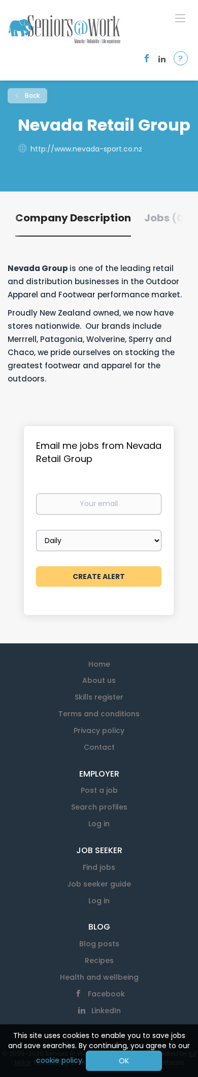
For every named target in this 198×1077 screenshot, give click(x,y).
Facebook (106, 994)
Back (31, 95)
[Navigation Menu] (180, 17)
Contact (99, 747)
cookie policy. (60, 1060)
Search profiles (99, 807)
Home (99, 664)
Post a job (99, 790)
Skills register (99, 697)
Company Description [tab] (73, 218)
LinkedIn (106, 1011)
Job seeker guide (99, 884)
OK (124, 1061)
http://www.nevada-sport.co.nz (86, 149)
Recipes (99, 960)
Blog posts (99, 944)
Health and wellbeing (99, 977)
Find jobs (99, 867)
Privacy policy (99, 730)
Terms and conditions (99, 714)
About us (99, 680)
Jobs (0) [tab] (166, 218)
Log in (99, 824)
